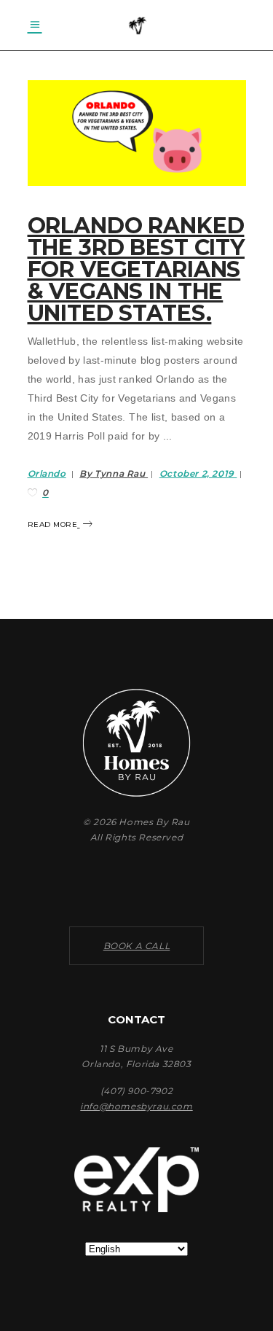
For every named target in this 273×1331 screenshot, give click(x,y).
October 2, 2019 (198, 473)
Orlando (47, 473)
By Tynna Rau (113, 473)
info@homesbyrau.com (136, 1106)
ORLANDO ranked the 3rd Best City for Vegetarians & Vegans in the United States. (136, 269)
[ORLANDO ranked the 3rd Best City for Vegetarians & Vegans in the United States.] (137, 133)
